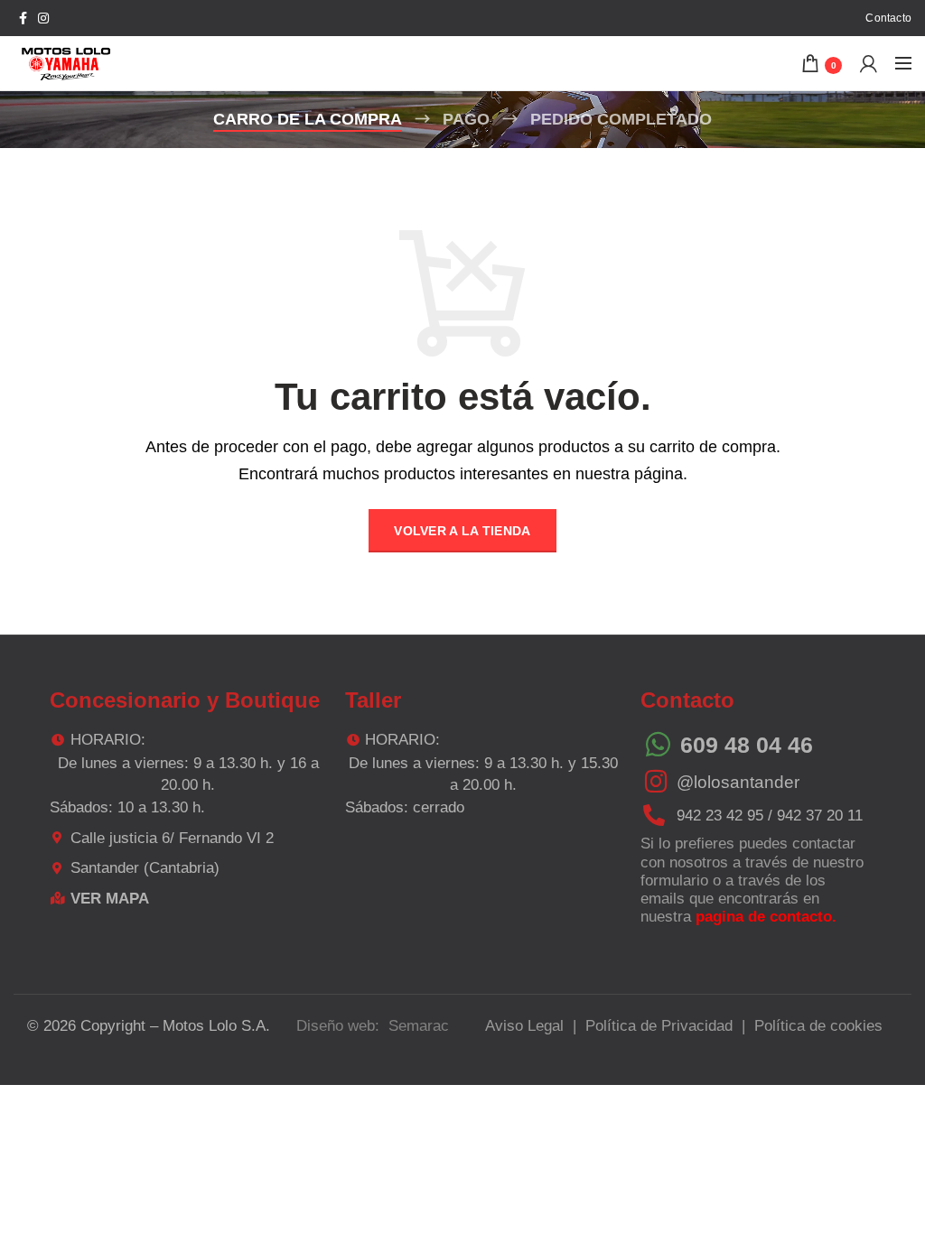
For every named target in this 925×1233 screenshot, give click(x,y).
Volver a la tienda (462, 531)
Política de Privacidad (659, 1025)
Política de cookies (818, 1025)
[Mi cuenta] (868, 63)
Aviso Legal (524, 1025)
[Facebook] (23, 18)
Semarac (418, 1025)
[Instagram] (43, 18)
